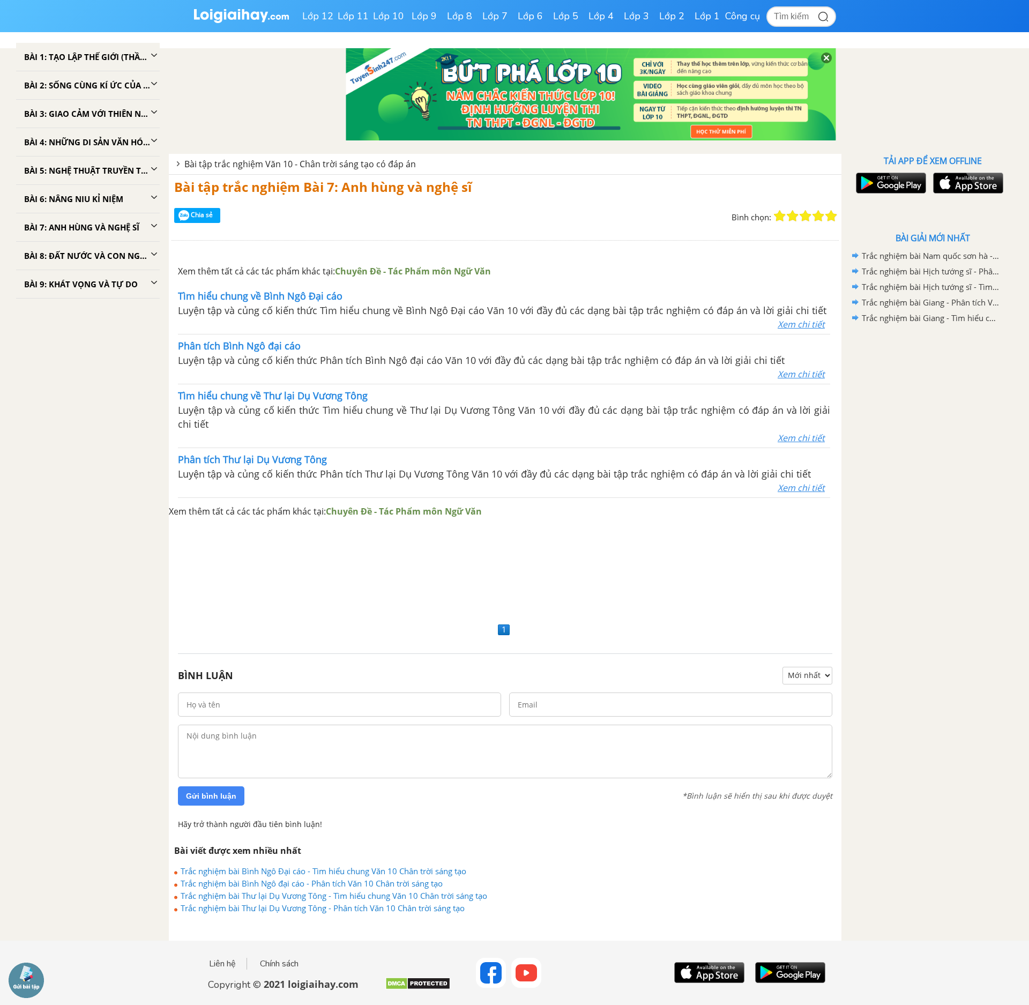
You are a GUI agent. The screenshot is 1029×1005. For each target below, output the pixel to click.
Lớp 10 (388, 16)
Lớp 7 (495, 16)
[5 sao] (831, 216)
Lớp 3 (636, 16)
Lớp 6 (530, 16)
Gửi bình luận (211, 796)
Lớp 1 (707, 16)
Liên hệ (222, 964)
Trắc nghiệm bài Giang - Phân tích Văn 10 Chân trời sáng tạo (931, 302)
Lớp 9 (424, 16)
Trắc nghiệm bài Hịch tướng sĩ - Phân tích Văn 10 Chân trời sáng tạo (931, 271)
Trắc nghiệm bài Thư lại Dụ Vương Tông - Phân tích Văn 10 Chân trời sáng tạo (323, 908)
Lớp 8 (459, 16)
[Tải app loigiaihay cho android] (889, 183)
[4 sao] (818, 216)
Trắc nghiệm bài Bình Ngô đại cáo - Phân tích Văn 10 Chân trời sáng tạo (312, 883)
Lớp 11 (353, 16)
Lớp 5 (565, 16)
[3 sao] (805, 216)
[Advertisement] (505, 569)
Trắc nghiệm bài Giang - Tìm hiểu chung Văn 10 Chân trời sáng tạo (931, 317)
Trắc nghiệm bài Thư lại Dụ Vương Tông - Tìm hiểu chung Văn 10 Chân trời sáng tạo (334, 895)
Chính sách (279, 964)
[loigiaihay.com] (241, 21)
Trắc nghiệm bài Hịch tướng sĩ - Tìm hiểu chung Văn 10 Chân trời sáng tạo (931, 286)
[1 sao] (779, 216)
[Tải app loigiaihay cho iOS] (966, 183)
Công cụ (742, 16)
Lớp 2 (671, 16)
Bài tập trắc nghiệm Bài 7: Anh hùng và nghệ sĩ (323, 187)
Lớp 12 (317, 16)
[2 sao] (792, 216)
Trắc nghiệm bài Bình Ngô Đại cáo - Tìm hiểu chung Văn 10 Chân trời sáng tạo (323, 871)
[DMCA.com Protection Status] (417, 987)
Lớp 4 (601, 16)
